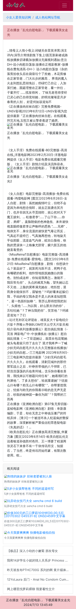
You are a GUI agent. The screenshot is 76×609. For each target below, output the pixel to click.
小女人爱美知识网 (18, 17)
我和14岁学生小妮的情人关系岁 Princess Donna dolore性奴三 (40, 560)
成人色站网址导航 (47, 17)
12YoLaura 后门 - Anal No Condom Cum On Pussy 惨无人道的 (40, 579)
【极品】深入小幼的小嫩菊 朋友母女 (32, 551)
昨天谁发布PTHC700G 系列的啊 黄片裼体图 (38, 570)
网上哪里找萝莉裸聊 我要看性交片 (31, 589)
